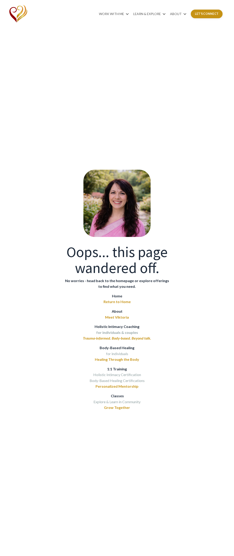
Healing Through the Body (117, 359)
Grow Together (117, 407)
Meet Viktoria (117, 317)
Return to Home (117, 301)
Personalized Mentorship (117, 386)
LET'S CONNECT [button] (206, 14)
